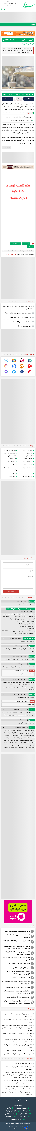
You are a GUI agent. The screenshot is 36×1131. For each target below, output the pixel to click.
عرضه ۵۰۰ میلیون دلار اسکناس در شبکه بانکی (17, 931)
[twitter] (12, 254)
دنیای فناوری (13, 459)
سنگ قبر (13, 465)
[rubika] (14, 362)
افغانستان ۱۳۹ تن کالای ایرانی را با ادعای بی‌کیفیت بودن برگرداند (17, 1034)
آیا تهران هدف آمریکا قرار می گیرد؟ (23, 1063)
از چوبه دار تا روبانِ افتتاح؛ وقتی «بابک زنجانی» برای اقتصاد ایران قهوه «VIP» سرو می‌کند (17, 947)
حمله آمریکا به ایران (16, 1119)
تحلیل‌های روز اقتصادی (10, 450)
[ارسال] (27, 94)
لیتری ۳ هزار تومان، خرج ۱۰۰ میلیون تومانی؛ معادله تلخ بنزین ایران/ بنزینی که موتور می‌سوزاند (18, 1040)
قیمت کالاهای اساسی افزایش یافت (21, 322)
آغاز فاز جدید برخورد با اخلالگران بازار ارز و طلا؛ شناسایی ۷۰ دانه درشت (17, 953)
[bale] (29, 362)
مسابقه (12, 1100)
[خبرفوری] (26, 5)
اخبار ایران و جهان (27, 459)
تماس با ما (18, 1100)
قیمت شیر (30, 246)
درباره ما (25, 1100)
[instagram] (6, 368)
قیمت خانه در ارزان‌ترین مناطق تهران (20, 317)
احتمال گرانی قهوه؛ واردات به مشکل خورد (19, 964)
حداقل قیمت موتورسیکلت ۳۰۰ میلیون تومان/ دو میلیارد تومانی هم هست (16, 992)
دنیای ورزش (29, 456)
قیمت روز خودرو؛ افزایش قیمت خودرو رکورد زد (17, 987)
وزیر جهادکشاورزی (15, 244)
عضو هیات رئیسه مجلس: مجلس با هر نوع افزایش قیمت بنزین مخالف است (18, 972)
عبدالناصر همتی (24, 1114)
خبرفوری (12, 1123)
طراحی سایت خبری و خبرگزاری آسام (15, 1128)
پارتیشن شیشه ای (27, 476)
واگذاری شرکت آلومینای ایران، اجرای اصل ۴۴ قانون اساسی (16, 958)
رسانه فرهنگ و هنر (27, 450)
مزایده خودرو (28, 473)
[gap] (6, 374)
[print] (29, 94)
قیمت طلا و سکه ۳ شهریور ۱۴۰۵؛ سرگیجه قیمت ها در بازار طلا (16, 936)
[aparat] (22, 362)
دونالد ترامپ (9, 1117)
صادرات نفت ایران (10, 1114)
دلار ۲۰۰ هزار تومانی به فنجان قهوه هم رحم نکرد (19, 1051)
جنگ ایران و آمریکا (21, 1108)
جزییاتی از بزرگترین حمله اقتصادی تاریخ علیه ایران (19, 117)
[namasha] (29, 374)
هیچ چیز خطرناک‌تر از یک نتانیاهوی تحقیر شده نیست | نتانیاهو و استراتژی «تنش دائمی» (18, 1082)
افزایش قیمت (25, 244)
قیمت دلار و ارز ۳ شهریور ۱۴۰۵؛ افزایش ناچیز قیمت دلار (16, 942)
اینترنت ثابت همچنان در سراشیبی (20, 978)
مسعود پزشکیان (23, 1117)
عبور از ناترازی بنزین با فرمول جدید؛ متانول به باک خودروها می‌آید (16, 982)
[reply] (3, 601)
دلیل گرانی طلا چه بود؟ (24, 326)
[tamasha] (29, 368)
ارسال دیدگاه (11, 591)
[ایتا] (22, 368)
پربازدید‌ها (31, 1009)
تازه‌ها (32, 926)
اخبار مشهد (29, 453)
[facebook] (6, 254)
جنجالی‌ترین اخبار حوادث (9, 453)
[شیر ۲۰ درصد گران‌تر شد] (14, 254)
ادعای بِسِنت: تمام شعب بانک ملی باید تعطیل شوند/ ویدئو (18, 1021)
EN (8, 5)
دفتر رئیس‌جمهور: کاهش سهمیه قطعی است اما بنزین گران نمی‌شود (18, 1015)
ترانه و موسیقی (12, 456)
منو (32, 24)
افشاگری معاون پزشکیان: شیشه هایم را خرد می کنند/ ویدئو (18, 1046)
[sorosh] (14, 368)
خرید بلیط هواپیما (27, 468)
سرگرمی (9, 1108)
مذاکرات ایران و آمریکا (11, 1111)
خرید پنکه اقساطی (27, 465)
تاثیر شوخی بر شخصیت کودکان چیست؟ (21, 120)
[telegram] (6, 362)
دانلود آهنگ (12, 473)
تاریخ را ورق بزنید (27, 462)
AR (10, 5)
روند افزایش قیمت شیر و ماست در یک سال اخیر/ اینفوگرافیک (17, 307)
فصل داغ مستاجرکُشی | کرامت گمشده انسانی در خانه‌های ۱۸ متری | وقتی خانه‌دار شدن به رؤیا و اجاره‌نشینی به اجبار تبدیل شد (17, 1027)
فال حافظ (25, 1111)
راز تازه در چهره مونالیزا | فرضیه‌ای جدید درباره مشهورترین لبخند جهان (17, 1093)
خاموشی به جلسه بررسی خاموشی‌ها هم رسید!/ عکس (18, 1054)
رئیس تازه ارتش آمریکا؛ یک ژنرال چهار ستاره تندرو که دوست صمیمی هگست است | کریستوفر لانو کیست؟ (18, 1087)
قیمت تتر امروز (11, 462)
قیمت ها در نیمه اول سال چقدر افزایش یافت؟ (18, 313)
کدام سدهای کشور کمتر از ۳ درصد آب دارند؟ (18, 968)
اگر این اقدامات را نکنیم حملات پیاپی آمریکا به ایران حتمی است (19, 1068)
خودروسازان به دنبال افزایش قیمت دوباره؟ (18, 997)
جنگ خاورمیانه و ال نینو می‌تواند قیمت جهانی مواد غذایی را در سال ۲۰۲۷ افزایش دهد (17, 1002)
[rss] (4, 9)
